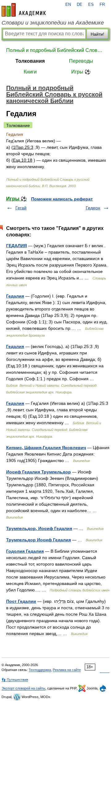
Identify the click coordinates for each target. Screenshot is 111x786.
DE (79, 4)
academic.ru (24, 10)
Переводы (81, 61)
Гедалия (15, 296)
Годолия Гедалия (25, 551)
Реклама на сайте (67, 670)
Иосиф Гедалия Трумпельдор (38, 471)
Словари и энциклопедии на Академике (53, 23)
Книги (30, 71)
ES (91, 4)
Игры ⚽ (81, 71)
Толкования (30, 61)
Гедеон (93, 207)
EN (68, 4)
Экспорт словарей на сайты (23, 688)
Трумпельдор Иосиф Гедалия (38, 539)
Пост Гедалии (21, 601)
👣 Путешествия (15, 679)
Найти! (97, 34)
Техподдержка (40, 670)
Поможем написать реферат (62, 198)
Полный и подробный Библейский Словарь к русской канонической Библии (55, 50)
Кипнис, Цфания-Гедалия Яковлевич (46, 447)
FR (102, 4)
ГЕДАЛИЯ (16, 245)
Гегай (21, 207)
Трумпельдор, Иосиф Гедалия (39, 528)
